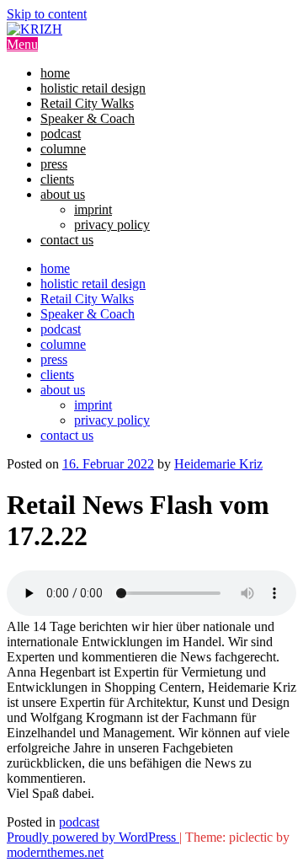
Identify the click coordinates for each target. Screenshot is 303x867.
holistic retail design (93, 88)
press (53, 164)
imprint (93, 209)
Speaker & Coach (87, 118)
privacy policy (112, 224)
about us (62, 194)
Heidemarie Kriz (218, 464)
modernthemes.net (55, 852)
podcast (60, 133)
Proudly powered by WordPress (93, 837)
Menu (22, 44)
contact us (66, 240)
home (55, 73)
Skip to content (47, 14)
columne (63, 149)
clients (57, 179)
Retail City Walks (87, 103)
